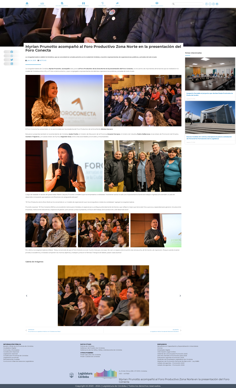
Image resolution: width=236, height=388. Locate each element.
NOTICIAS (42, 60)
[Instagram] (213, 4)
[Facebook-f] (206, 4)
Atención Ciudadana (157, 6)
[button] (26, 295)
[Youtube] (217, 4)
